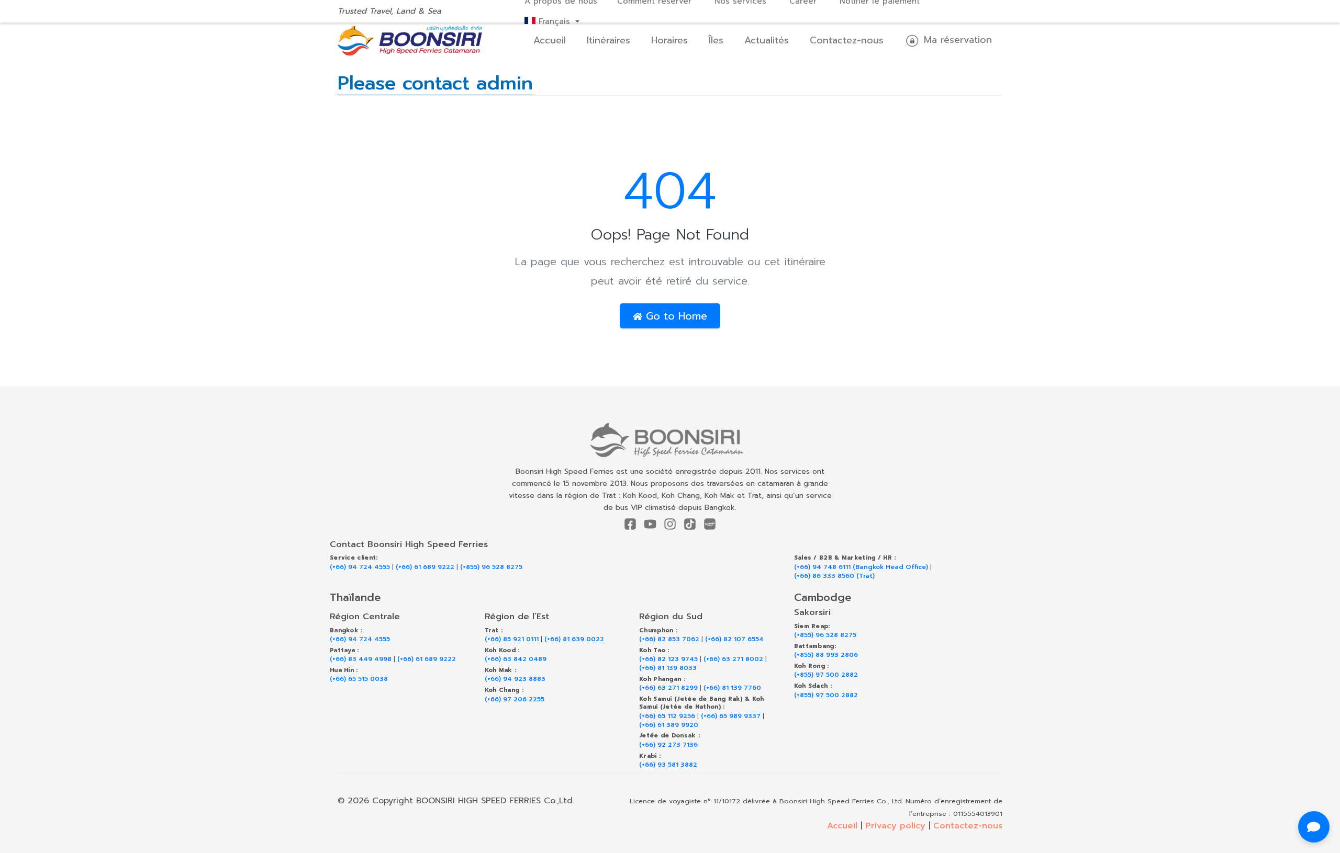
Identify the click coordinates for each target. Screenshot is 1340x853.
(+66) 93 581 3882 (668, 764)
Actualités (766, 40)
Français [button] (554, 21)
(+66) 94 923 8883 (515, 679)
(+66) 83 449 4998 (361, 659)
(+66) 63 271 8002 (733, 659)
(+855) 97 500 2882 (826, 674)
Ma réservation (956, 39)
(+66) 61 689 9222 (425, 567)
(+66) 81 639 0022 (574, 639)
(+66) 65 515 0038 (359, 679)
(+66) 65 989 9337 (731, 716)
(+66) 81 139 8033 (668, 668)
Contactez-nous (847, 40)
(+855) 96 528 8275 (491, 567)
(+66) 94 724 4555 (360, 567)
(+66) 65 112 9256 (667, 716)
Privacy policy (895, 826)
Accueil (549, 40)
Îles (716, 40)
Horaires (669, 40)
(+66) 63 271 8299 (668, 688)
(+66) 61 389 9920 (668, 725)
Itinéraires (608, 40)
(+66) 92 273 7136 (668, 745)
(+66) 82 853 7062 (669, 639)
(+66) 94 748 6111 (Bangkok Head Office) (861, 567)
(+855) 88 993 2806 (826, 655)
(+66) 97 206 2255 (514, 699)
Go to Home (674, 316)
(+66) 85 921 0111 (512, 639)
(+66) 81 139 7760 (732, 688)
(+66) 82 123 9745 (668, 659)
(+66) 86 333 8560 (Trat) (834, 576)
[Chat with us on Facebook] (1314, 827)
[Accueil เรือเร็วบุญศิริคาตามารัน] (670, 440)
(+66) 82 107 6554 (734, 639)
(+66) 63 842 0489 (515, 659)
